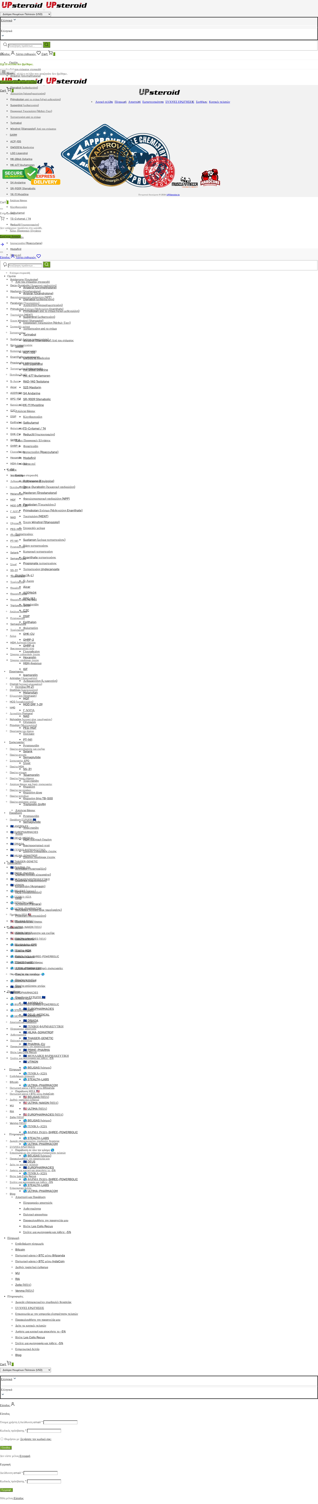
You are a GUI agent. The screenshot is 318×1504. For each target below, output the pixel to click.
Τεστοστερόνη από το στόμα (25, 117)
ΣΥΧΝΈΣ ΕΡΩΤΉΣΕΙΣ (22, 1146)
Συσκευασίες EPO (26, 944)
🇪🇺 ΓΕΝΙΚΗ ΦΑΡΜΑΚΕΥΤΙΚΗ (43, 1026)
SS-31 (14, 570)
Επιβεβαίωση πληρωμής (22, 1076)
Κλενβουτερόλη (18, 207)
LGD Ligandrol (33, 364)
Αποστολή (134, 102)
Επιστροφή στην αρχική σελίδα (18, 82)
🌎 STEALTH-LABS (21, 1010)
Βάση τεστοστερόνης (35, 545)
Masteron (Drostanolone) (40, 493)
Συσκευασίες (16, 742)
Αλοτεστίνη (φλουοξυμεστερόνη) (27, 93)
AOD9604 (16, 393)
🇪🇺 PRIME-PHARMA (36, 1050)
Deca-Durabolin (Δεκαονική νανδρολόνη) (49, 487)
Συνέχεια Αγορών (10, 236)
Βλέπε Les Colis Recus (23, 1176)
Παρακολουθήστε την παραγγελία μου (45, 1220)
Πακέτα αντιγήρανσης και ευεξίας (35, 933)
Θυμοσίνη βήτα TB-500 (38, 798)
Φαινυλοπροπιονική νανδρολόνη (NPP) (46, 498)
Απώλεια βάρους (18, 200)
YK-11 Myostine (19, 194)
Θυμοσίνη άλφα (18, 593)
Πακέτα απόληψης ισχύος (30, 986)
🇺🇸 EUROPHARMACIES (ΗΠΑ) (43, 1114)
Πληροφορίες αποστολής (37, 1202)
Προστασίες (16, 671)
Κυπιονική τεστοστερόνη (38, 551)
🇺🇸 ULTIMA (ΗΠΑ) (35, 1108)
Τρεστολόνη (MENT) (21, 314)
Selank (14, 552)
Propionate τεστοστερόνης (39, 563)
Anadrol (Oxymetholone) (39, 287)
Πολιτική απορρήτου (21, 1040)
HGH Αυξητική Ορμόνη (23, 642)
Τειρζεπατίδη (17, 582)
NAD (13, 517)
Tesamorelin (31, 775)
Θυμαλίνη (15, 587)
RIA (12, 1111)
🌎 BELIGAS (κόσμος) (37, 1067)
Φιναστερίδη (30, 446)
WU (12, 1105)
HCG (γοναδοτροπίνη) (21, 701)
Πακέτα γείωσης (18, 772)
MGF (13, 499)
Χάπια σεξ (29, 464)
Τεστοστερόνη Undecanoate (41, 569)
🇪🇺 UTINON (30, 1061)
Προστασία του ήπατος (22, 731)
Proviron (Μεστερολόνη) (30, 915)
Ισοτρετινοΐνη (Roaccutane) (26, 243)
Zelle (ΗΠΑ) (17, 1117)
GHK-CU (15, 434)
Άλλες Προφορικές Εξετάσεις (32, 440)
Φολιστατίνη (17, 428)
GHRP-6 (15, 446)
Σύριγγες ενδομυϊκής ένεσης (39, 851)
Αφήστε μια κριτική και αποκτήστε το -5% (40, 1331)
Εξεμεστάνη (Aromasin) (30, 886)
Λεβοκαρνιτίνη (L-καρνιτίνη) (40, 681)
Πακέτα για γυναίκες (27, 974)
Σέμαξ (13, 564)
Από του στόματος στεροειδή (25, 69)
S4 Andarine (31, 393)
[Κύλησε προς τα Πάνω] (2, 245)
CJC (13, 410)
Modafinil (15, 249)
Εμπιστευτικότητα (153, 102)
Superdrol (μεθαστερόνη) (24, 105)
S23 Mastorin (32, 387)
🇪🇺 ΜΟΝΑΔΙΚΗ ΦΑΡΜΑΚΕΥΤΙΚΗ (46, 1056)
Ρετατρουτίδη (17, 546)
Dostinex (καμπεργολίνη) (31, 880)
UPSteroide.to (173, 195)
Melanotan (16, 493)
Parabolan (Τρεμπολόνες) (39, 504)
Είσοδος (5, 1447)
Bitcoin (14, 1082)
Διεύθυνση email (11, 1473)
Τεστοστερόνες (18, 332)
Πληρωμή (15, 1069)
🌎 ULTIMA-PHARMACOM (40, 1085)
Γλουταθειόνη (17, 451)
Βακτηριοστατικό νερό (22, 648)
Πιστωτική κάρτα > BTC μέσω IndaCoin (32, 1093)
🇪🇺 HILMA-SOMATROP (38, 1032)
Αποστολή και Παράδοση (30, 1197)
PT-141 (14, 540)
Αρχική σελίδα (104, 102)
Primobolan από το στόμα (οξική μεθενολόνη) (35, 99)
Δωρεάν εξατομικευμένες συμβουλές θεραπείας (43, 1302)
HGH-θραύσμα (18, 463)
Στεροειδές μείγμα (34, 528)
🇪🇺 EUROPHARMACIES (24, 832)
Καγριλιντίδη (17, 404)
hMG (12, 707)
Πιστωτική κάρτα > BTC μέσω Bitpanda (40, 1255)
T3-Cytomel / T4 (20, 218)
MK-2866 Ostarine (35, 370)
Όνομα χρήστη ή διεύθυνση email (21, 1422)
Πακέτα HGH (17, 766)
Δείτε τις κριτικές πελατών (30, 1325)
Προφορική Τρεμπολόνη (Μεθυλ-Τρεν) (31, 111)
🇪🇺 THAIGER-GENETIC (24, 861)
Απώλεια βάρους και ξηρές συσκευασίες (39, 968)
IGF (25, 669)
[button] (159, 1390)
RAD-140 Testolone (36, 381)
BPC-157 (15, 399)
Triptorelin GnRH (34, 804)
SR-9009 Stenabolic (37, 399)
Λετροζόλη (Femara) (21, 713)
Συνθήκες (201, 102)
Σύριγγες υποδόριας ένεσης (39, 857)
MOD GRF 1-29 (19, 505)
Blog (12, 1193)
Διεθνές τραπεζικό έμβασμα (31, 1267)
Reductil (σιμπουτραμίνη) (24, 224)
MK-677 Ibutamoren (36, 375)
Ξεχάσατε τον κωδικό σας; (35, 1439)
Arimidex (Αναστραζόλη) (30, 868)
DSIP (13, 416)
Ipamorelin (30, 675)
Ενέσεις (12, 469)
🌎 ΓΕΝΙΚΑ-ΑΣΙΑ (35, 1073)
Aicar (13, 387)
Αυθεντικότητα (18, 1034)
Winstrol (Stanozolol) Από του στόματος (48, 340)
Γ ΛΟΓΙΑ (15, 511)
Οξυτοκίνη (15, 523)
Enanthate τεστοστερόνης (39, 557)
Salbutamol (17, 212)
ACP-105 (29, 352)
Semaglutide (18, 558)
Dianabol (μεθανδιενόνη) (24, 87)
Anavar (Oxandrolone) (38, 293)
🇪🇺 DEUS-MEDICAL (22, 838)
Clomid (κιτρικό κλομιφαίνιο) (26, 684)
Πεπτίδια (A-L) (18, 374)
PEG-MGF (16, 529)
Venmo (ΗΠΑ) (18, 1123)
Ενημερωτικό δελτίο (27, 1349)
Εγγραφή (25, 1456)
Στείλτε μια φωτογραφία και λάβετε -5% (47, 1232)
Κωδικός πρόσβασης (13, 1430)
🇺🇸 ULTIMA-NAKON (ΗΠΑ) (26, 927)
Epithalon (16, 422)
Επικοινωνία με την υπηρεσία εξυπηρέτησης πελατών (38, 1152)
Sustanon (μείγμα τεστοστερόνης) (44, 540)
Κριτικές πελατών (219, 102)
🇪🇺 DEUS (29, 1161)
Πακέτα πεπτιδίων (26, 980)
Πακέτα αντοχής (18, 754)
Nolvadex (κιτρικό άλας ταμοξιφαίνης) (38, 910)
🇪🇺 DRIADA (17, 843)
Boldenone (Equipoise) (24, 279)
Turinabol (29, 334)
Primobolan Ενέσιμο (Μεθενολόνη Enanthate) (52, 510)
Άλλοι (13, 636)
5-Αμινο (15, 381)
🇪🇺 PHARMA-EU (34, 1044)
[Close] (1, 208)
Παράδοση (15, 813)
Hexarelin (16, 457)
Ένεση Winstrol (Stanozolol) (41, 522)
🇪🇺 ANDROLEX (33, 1003)
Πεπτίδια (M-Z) (18, 487)
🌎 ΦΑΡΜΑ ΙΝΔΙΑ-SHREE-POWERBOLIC (34, 956)
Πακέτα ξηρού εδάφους (22, 778)
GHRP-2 (15, 440)
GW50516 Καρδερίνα (36, 358)
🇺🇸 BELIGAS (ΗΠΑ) (36, 1097)
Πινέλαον (28, 733)
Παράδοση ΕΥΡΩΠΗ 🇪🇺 (23, 819)
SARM (19, 346)
